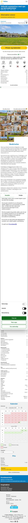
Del (26, 21)
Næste (21, 407)
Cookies (16, 499)
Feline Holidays (14, 1)
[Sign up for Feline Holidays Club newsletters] (17, 521)
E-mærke (14, 507)
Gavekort (8, 496)
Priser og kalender (12, 48)
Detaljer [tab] (21, 195)
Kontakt (8, 503)
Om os (11, 503)
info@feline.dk (20, 517)
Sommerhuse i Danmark (6, 489)
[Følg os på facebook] (15, 521)
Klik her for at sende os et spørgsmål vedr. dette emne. (13, 481)
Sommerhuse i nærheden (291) (8, 17)
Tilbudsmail (13, 496)
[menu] (26, 1)
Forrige (6, 407)
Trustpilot (14, 511)
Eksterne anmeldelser (12, 54)
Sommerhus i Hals (5, 487)
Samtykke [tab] (7, 195)
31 (19, 422)
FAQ (20, 499)
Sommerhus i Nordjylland (6, 488)
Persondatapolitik (10, 499)
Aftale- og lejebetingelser (14, 472)
